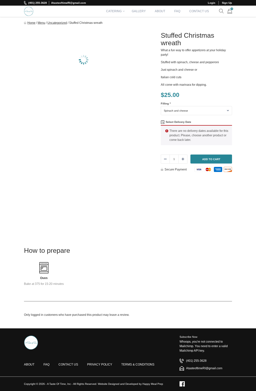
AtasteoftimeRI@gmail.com (68, 2)
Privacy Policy (99, 364)
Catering (114, 11)
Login (211, 2)
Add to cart (211, 159)
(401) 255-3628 (37, 2)
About (160, 11)
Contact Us (199, 11)
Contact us (68, 364)
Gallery (139, 11)
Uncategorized (57, 22)
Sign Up (227, 2)
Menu (41, 22)
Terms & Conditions (137, 364)
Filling (166, 103)
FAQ (177, 11)
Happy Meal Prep (152, 383)
